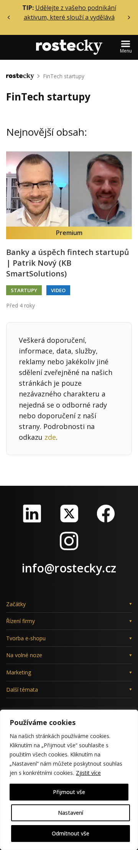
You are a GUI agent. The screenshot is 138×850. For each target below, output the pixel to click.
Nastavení (70, 812)
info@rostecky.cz (69, 568)
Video (58, 290)
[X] (69, 513)
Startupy (24, 290)
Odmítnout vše (70, 833)
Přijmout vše (69, 792)
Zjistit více (88, 772)
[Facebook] (106, 513)
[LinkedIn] (32, 513)
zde (50, 437)
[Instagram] (69, 541)
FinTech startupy (63, 76)
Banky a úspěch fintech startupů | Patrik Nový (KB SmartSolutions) (67, 263)
